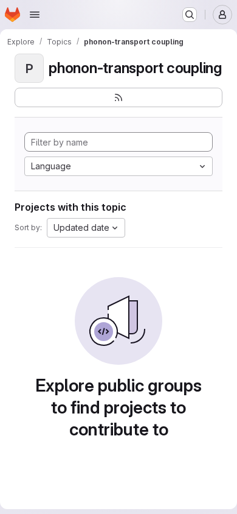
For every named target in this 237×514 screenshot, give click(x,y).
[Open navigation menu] (34, 14)
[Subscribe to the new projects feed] (118, 97)
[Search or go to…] (189, 14)
